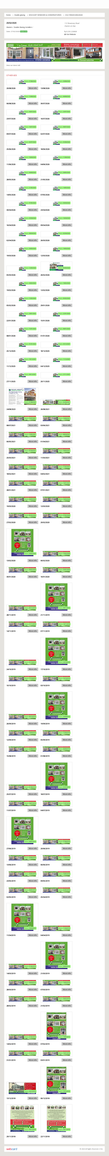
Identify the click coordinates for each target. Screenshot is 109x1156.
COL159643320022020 (74, 15)
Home (8, 15)
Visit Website (71, 34)
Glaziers (9, 27)
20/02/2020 (11, 23)
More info (33, 88)
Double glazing (19, 15)
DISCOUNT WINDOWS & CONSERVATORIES (45, 15)
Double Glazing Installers (23, 27)
